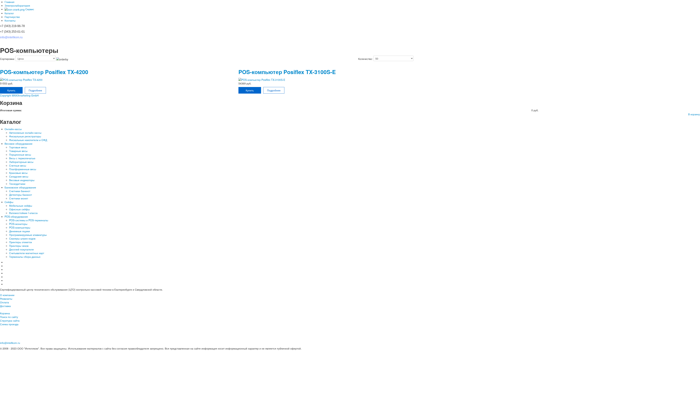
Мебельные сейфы (20, 205)
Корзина (5, 313)
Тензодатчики (17, 184)
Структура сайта (10, 320)
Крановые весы (18, 173)
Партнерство (12, 17)
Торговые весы (18, 147)
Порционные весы (20, 154)
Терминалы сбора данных (24, 256)
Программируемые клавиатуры (28, 235)
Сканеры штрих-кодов (22, 238)
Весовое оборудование (18, 143)
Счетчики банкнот (19, 191)
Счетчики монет (19, 198)
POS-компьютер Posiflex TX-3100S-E (287, 72)
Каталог (9, 13)
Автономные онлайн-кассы (25, 132)
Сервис (29, 9)
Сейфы (9, 202)
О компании (7, 295)
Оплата (4, 302)
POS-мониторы (18, 224)
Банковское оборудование (20, 187)
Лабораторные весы (21, 162)
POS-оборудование (16, 216)
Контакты (10, 20)
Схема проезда (9, 324)
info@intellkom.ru (11, 37)
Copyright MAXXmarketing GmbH (19, 95)
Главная (9, 2)
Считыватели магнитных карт (26, 253)
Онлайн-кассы (13, 129)
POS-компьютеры (19, 227)
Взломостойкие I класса (23, 213)
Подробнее (35, 90)
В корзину (694, 114)
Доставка (5, 306)
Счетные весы (17, 165)
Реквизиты (6, 298)
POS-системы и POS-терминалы (28, 220)
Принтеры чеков (18, 246)
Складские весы (19, 176)
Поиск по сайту (9, 317)
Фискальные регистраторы (25, 136)
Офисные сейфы (19, 209)
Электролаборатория (17, 5)
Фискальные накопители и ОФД (28, 140)
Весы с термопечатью (22, 158)
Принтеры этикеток (20, 242)
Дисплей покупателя (21, 249)
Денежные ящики (19, 231)
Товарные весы (18, 151)
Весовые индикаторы (21, 180)
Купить (11, 90)
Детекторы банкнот (21, 194)
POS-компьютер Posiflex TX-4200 (44, 72)
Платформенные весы (22, 169)
